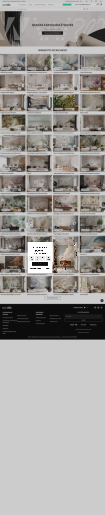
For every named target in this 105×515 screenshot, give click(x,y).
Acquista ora (40, 264)
